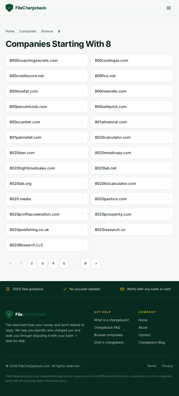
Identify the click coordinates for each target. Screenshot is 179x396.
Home (10, 31)
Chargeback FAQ (107, 327)
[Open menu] (168, 8)
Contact (144, 335)
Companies (28, 31)
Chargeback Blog (151, 342)
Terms (151, 366)
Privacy (167, 366)
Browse (47, 31)
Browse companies (108, 335)
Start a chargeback (109, 342)
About (143, 327)
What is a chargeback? (111, 320)
